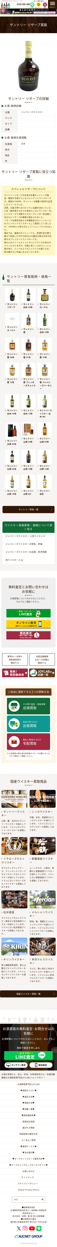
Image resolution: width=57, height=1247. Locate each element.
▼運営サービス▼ (28, 1146)
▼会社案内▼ (28, 1152)
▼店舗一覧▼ (28, 1109)
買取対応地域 (28, 1121)
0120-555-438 (23, 4)
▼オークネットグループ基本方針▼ (28, 1158)
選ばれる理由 (28, 1127)
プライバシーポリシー (27, 1183)
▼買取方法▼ (28, 1102)
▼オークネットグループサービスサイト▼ (28, 1165)
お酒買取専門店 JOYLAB (28, 1084)
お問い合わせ (28, 1171)
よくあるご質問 (28, 1140)
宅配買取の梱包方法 (28, 1134)
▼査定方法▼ (28, 1096)
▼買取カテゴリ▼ (28, 1090)
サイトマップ (27, 1177)
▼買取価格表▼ (28, 1115)
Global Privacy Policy (28, 1189)
